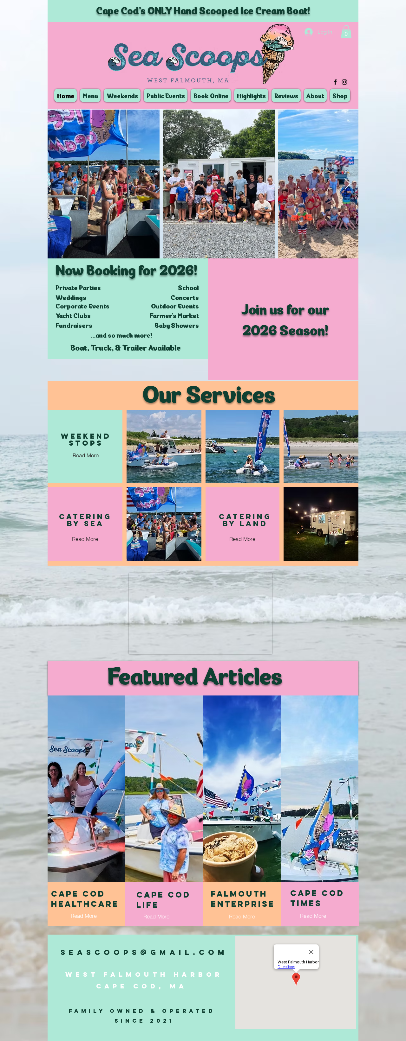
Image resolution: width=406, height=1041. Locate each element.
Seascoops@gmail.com (144, 952)
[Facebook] (335, 82)
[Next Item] (347, 184)
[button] (346, 31)
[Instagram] (344, 82)
